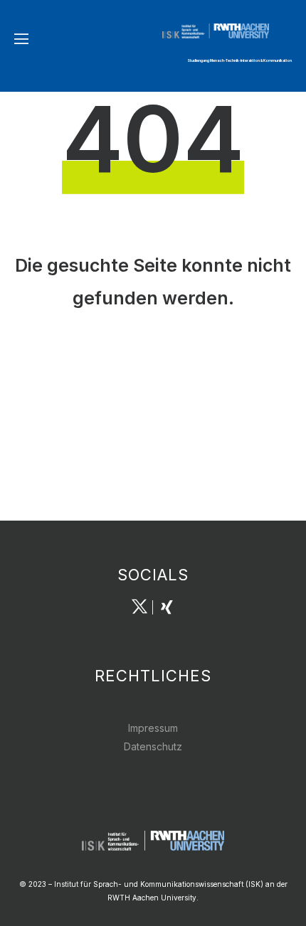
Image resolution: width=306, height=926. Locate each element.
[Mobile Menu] (21, 39)
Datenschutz (153, 746)
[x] (139, 607)
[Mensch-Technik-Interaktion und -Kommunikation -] (227, 31)
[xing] (166, 607)
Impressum (153, 728)
